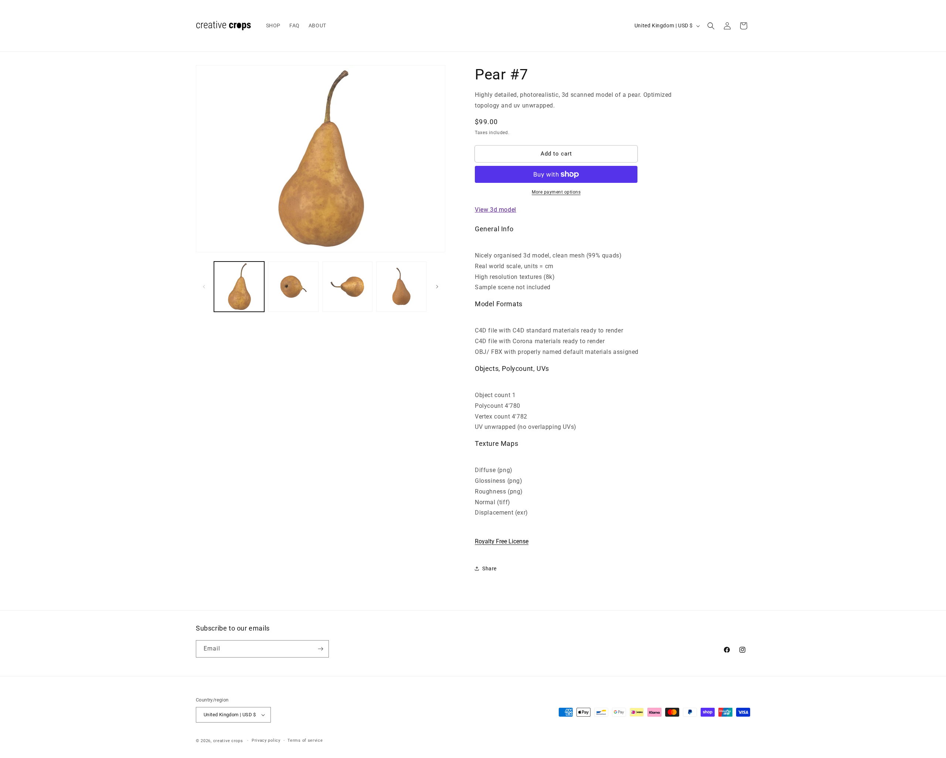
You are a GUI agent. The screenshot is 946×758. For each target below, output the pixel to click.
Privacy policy (266, 740)
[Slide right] (437, 287)
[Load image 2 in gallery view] (293, 287)
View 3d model (495, 209)
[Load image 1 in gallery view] (239, 287)
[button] (711, 26)
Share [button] (489, 568)
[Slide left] (204, 287)
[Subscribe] (320, 649)
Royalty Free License (501, 541)
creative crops (228, 740)
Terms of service (305, 740)
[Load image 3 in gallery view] (347, 287)
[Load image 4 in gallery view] (401, 287)
